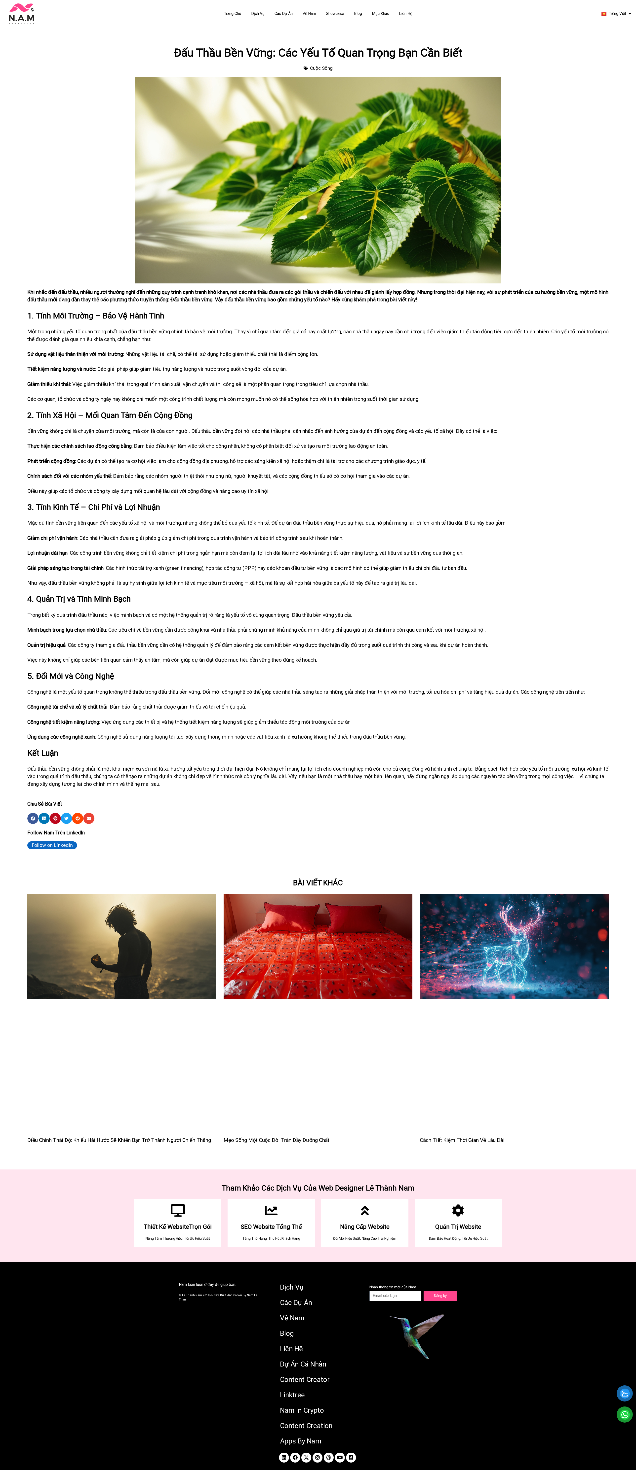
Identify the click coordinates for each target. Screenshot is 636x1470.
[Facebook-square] (351, 1458)
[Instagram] (317, 1458)
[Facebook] (295, 1458)
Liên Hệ (415, 13)
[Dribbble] (329, 1458)
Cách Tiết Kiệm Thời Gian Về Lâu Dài (462, 1140)
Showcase (330, 13)
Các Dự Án (279, 13)
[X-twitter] (306, 1458)
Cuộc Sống (321, 68)
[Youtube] (340, 1458)
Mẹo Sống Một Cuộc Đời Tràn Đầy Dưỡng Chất (276, 1140)
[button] (33, 818)
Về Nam (304, 13)
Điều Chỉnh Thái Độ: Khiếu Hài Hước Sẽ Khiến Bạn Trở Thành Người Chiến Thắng (119, 1140)
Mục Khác (385, 13)
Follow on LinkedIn (52, 845)
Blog (358, 13)
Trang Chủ (222, 13)
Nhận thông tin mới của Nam (392, 1287)
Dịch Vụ (248, 13)
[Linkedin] (284, 1458)
